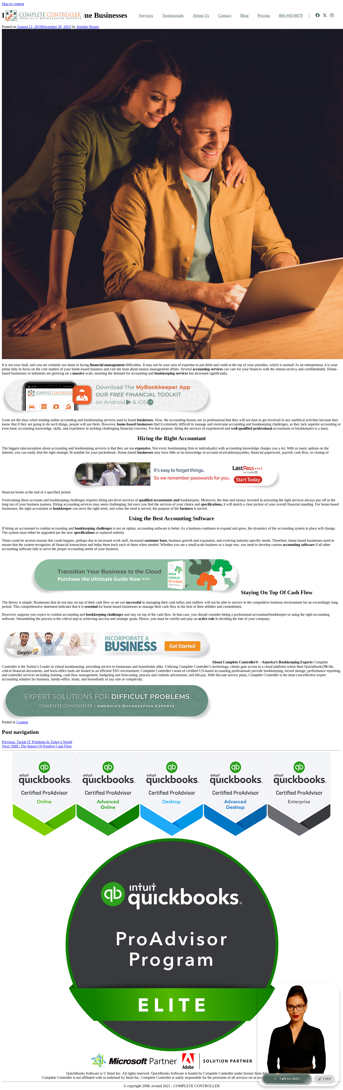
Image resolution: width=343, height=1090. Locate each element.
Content (22, 722)
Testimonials (173, 15)
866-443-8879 (291, 15)
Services (146, 15)
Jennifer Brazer (88, 27)
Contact (224, 15)
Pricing (264, 15)
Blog (244, 15)
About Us (201, 15)
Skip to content (13, 4)
